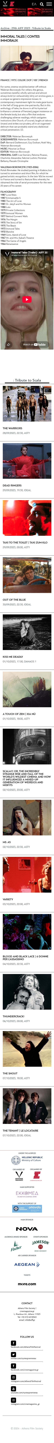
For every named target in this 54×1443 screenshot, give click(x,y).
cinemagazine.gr (27, 1311)
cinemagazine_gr (25, 1404)
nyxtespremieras (23, 1359)
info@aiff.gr (30, 1320)
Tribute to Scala (41, 28)
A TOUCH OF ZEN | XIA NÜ (19, 714)
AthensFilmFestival (25, 1347)
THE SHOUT (10, 1073)
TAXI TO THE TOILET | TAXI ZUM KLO (25, 542)
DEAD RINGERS (12, 485)
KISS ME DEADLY (13, 657)
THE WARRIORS (12, 428)
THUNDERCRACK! (13, 1016)
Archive (5, 28)
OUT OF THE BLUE (14, 600)
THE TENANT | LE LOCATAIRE (20, 1130)
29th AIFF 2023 (20, 28)
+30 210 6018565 (29, 1317)
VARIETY (8, 899)
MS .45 (7, 842)
